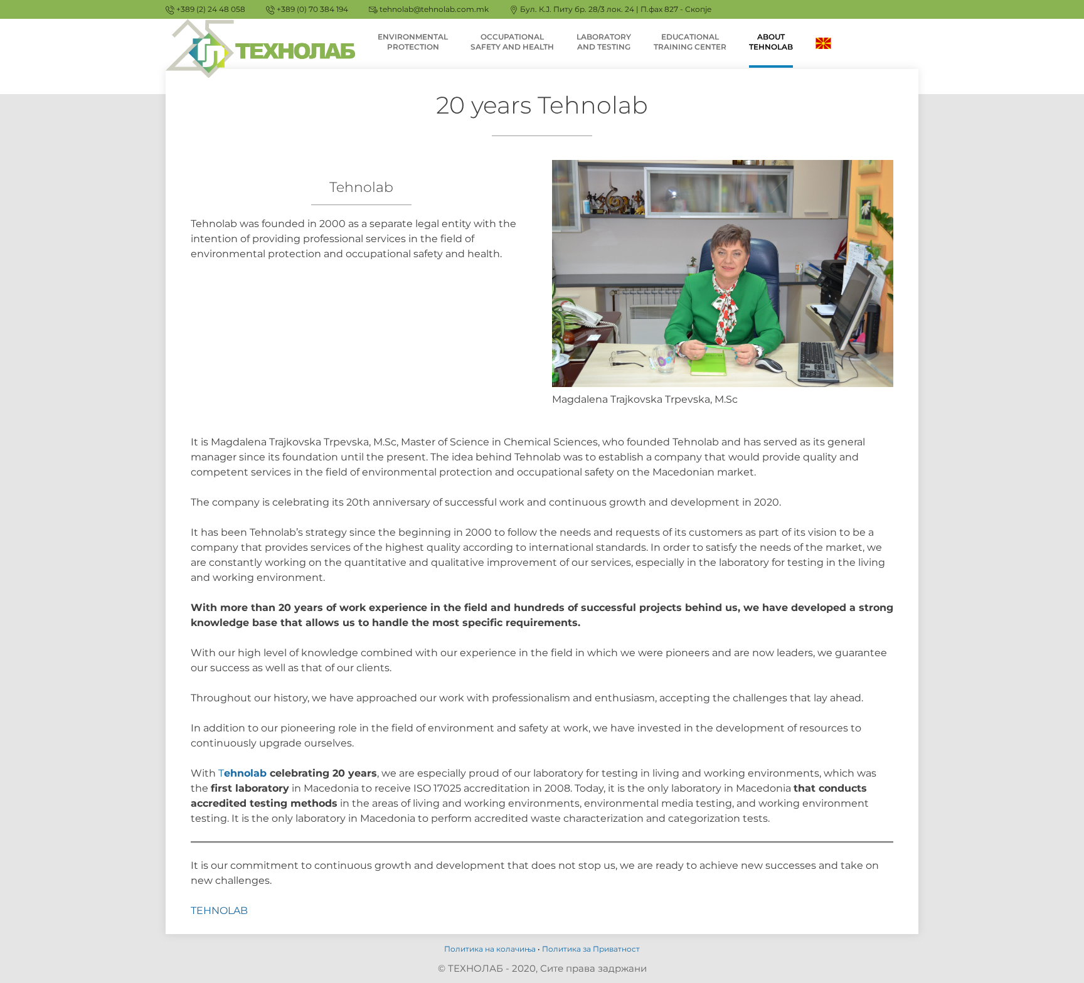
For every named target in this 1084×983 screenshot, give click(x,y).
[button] (1057, 18)
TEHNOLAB (219, 911)
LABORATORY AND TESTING (604, 41)
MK (823, 42)
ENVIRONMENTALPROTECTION (413, 41)
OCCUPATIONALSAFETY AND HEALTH (512, 41)
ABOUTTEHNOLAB (771, 41)
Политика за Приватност (591, 949)
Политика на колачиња (490, 949)
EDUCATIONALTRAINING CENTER (690, 41)
